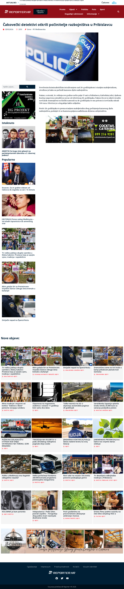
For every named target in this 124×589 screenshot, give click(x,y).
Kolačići (76, 567)
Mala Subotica (8, 376)
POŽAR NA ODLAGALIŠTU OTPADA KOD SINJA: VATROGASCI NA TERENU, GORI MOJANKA (15, 442)
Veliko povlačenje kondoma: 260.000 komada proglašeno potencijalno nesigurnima (44, 477)
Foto (94, 9)
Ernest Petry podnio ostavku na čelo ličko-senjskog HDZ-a (107, 512)
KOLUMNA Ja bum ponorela (13, 511)
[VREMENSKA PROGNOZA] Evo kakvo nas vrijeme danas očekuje (107, 441)
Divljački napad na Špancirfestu (15, 320)
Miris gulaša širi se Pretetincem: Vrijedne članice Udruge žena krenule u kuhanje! (18, 288)
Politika (84, 9)
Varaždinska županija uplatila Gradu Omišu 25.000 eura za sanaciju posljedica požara (106, 405)
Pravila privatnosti (61, 567)
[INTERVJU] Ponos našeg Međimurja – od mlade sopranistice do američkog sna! (18, 221)
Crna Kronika (69, 370)
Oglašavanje (32, 567)
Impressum (45, 567)
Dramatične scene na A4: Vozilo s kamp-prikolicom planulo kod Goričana (108, 369)
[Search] (27, 87)
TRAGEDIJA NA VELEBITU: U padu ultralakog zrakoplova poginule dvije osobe (44, 441)
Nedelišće (51, 374)
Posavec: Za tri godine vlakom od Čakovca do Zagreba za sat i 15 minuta (18, 189)
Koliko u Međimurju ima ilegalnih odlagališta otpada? (16, 476)
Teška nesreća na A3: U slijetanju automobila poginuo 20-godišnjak (76, 405)
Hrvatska (99, 410)
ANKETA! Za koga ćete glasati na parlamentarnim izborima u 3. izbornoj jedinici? (18, 153)
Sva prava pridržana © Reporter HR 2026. (62, 587)
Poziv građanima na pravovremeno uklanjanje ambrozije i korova (74, 513)
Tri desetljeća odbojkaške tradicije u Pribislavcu (105, 476)
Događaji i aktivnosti (74, 14)
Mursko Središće (70, 518)
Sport (102, 9)
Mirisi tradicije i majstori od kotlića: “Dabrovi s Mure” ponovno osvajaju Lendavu (13, 405)
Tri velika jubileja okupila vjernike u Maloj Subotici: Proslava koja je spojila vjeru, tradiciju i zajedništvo (18, 255)
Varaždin (77, 370)
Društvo (6, 410)
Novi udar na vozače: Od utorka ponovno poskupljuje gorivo (76, 476)
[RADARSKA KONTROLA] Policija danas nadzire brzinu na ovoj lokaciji (76, 441)
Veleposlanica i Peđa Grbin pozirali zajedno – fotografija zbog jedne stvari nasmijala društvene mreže (45, 514)
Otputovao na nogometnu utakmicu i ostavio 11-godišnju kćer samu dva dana (46, 405)
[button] (118, 11)
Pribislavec (105, 480)
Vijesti (72, 9)
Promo (62, 9)
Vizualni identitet (90, 567)
